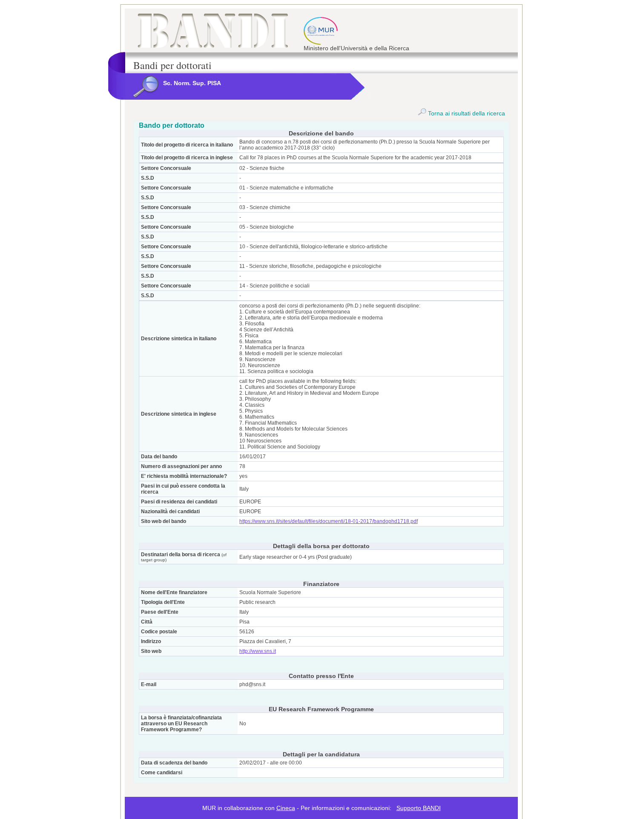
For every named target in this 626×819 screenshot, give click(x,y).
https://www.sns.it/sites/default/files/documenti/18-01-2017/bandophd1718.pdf (328, 521)
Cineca (285, 808)
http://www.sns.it (257, 651)
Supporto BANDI (418, 808)
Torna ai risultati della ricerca (465, 113)
